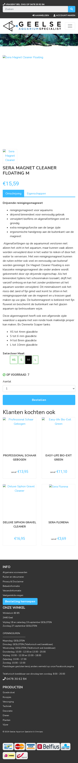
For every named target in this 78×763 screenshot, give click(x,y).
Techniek (7, 706)
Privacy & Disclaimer (13, 581)
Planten (6, 720)
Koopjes (7, 697)
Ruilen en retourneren (13, 576)
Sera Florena (58, 522)
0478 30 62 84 (24, 4)
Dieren (6, 715)
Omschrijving (13, 194)
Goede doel (9, 692)
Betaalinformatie (11, 586)
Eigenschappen (36, 194)
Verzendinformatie (12, 590)
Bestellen (39, 400)
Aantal (7, 381)
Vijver (5, 724)
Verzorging (8, 701)
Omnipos (39, 731)
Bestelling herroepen (20, 601)
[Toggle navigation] (70, 26)
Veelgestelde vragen (13, 595)
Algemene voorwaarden (15, 572)
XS (14, 360)
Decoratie (7, 710)
